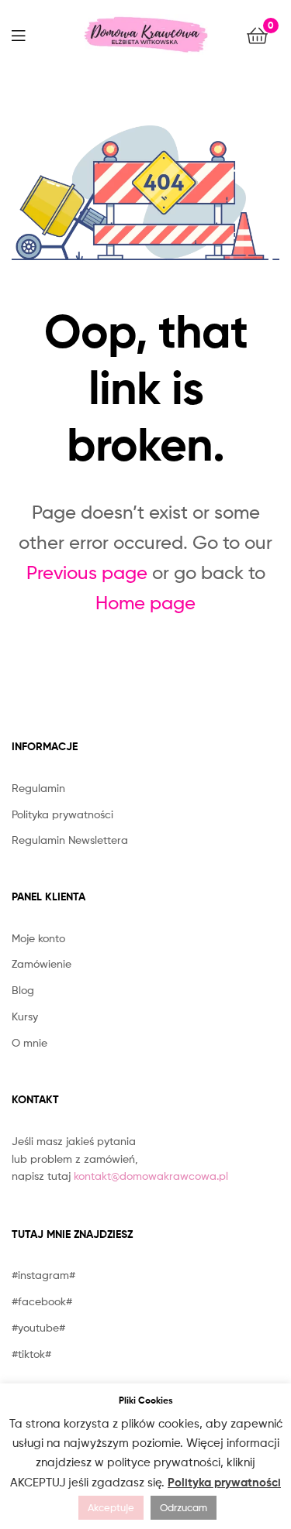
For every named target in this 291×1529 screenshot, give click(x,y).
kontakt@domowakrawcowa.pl (151, 1175)
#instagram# (43, 1274)
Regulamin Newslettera (70, 839)
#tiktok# (31, 1353)
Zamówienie (41, 963)
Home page (145, 602)
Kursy (25, 1016)
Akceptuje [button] (111, 1507)
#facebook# (42, 1301)
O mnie (29, 1042)
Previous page (86, 572)
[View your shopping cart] (257, 34)
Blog (23, 989)
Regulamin (38, 787)
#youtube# (38, 1327)
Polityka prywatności (62, 814)
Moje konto (38, 937)
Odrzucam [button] (183, 1507)
